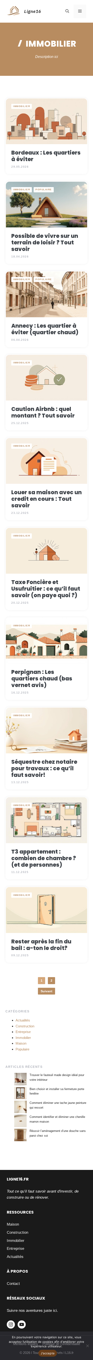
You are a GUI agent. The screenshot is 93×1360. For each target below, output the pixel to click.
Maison (21, 1043)
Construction (25, 1026)
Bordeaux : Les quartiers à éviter (46, 156)
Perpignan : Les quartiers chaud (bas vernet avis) (41, 678)
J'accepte (48, 1353)
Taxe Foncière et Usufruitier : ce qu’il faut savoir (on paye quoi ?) (45, 588)
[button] (67, 11)
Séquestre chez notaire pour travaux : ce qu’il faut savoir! (44, 768)
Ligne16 (32, 11)
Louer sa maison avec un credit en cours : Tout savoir (46, 499)
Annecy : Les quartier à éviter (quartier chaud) (44, 329)
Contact (13, 1283)
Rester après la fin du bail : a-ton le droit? (41, 945)
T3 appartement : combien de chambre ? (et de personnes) (43, 858)
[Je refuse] (87, 1345)
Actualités (23, 1020)
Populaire (43, 189)
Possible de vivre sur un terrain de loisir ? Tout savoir (44, 242)
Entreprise (23, 1032)
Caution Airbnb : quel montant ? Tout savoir (43, 412)
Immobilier (21, 106)
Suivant (46, 991)
